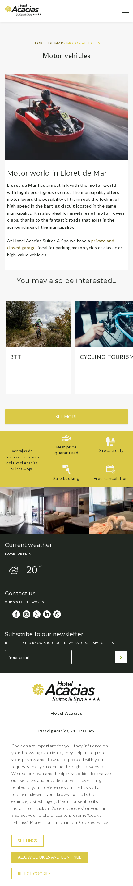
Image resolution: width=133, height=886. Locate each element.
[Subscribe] (121, 657)
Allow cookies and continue (49, 857)
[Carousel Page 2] (65, 413)
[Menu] (122, 10)
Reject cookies (34, 873)
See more (66, 416)
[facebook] (16, 614)
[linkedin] (47, 614)
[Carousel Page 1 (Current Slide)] (60, 413)
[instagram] (26, 614)
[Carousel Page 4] (73, 413)
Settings (27, 840)
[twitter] (37, 614)
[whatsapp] (57, 614)
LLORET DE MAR (48, 43)
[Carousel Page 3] (69, 413)
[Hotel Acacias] (23, 14)
